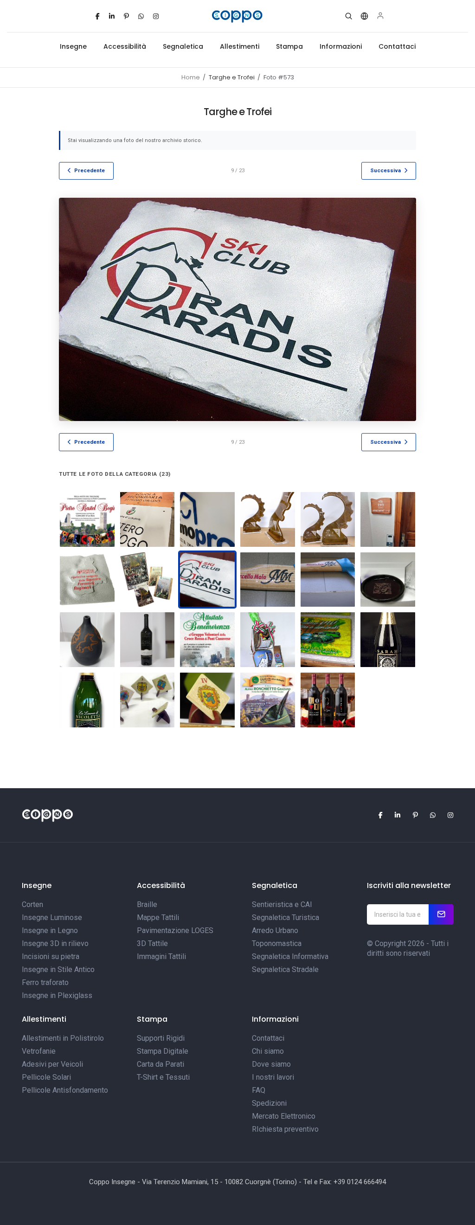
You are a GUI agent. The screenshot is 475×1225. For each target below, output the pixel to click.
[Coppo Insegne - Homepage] (238, 16)
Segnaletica (183, 46)
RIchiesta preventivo (285, 1129)
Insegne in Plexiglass (57, 995)
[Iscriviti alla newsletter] (441, 914)
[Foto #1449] (147, 519)
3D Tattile (152, 943)
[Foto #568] (207, 700)
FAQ (258, 1090)
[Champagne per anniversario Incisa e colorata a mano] (87, 700)
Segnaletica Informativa (290, 956)
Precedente (89, 170)
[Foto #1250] (387, 519)
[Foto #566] (387, 579)
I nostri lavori (273, 1077)
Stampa (289, 46)
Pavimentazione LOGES (175, 930)
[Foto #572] (87, 519)
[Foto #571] (267, 579)
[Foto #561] (267, 639)
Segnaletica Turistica (285, 917)
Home (190, 77)
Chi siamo (268, 1051)
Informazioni (341, 46)
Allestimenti (239, 46)
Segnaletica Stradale (285, 969)
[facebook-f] (97, 16)
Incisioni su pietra (50, 956)
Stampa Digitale (162, 1051)
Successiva (385, 170)
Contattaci (397, 46)
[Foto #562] (207, 639)
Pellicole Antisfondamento (65, 1090)
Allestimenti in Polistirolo (63, 1038)
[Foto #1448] (207, 519)
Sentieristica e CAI (282, 904)
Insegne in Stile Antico (58, 969)
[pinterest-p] (126, 16)
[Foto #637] (147, 579)
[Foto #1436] (328, 519)
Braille (147, 904)
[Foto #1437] (267, 519)
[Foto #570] (267, 700)
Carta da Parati (160, 1064)
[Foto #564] (147, 639)
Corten (32, 904)
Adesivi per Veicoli (52, 1064)
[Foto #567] (147, 700)
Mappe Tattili (158, 917)
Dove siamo (271, 1064)
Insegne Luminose (52, 917)
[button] (349, 16)
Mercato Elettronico (283, 1116)
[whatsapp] (141, 16)
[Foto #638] (87, 579)
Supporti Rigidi (161, 1038)
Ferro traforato (45, 982)
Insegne (73, 46)
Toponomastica (277, 943)
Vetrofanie (39, 1051)
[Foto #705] (328, 700)
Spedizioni (269, 1103)
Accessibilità (124, 46)
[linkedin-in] (111, 16)
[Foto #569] (328, 579)
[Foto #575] (328, 639)
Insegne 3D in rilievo (55, 943)
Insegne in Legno (50, 930)
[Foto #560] (387, 639)
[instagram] (155, 16)
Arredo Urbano (275, 930)
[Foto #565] (87, 639)
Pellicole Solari (46, 1077)
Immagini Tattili (161, 956)
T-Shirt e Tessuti (163, 1077)
